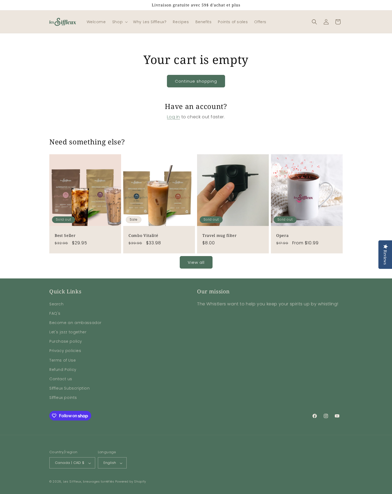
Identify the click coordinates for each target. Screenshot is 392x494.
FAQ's (55, 313)
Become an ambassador (75, 322)
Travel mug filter (219, 235)
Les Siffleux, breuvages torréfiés (88, 482)
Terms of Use (62, 360)
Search (56, 303)
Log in (173, 117)
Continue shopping (196, 81)
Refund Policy (63, 369)
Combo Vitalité (143, 235)
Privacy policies (65, 350)
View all (196, 262)
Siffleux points (63, 397)
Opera (282, 235)
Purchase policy (65, 341)
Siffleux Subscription (69, 388)
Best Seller (65, 235)
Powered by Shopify (130, 482)
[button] (119, 21)
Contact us (60, 379)
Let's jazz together (67, 332)
